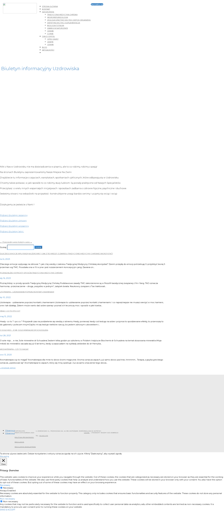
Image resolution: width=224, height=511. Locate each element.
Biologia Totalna (55, 25)
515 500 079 (43, 436)
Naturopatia (48, 12)
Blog (44, 47)
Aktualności (48, 50)
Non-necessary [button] (7, 499)
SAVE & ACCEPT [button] (7, 509)
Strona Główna (50, 6)
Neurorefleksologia (57, 17)
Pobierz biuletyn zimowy (13, 220)
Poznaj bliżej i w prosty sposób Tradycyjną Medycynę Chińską (31, 273)
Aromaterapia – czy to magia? (14, 349)
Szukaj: (3, 247)
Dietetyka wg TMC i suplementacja (63, 23)
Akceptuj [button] (4, 456)
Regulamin (19, 442)
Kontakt (46, 9)
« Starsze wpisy (8, 368)
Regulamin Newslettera (25, 447)
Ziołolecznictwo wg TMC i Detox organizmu (69, 20)
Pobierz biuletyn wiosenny (14, 226)
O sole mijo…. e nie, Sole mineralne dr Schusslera (24, 330)
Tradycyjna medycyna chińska (62, 14)
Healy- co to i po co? (10, 311)
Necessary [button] (5, 485)
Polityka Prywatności (24, 437)
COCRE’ (87, 433)
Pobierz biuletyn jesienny (13, 215)
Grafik (50, 42)
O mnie (50, 34)
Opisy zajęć (52, 39)
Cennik (50, 31)
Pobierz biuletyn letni (12, 231)
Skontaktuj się (97, 4)
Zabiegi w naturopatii (57, 28)
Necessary (8, 488)
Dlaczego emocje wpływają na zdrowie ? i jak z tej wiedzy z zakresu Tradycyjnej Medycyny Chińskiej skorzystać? (56, 254)
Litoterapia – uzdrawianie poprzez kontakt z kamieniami (27, 292)
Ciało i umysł (48, 36)
